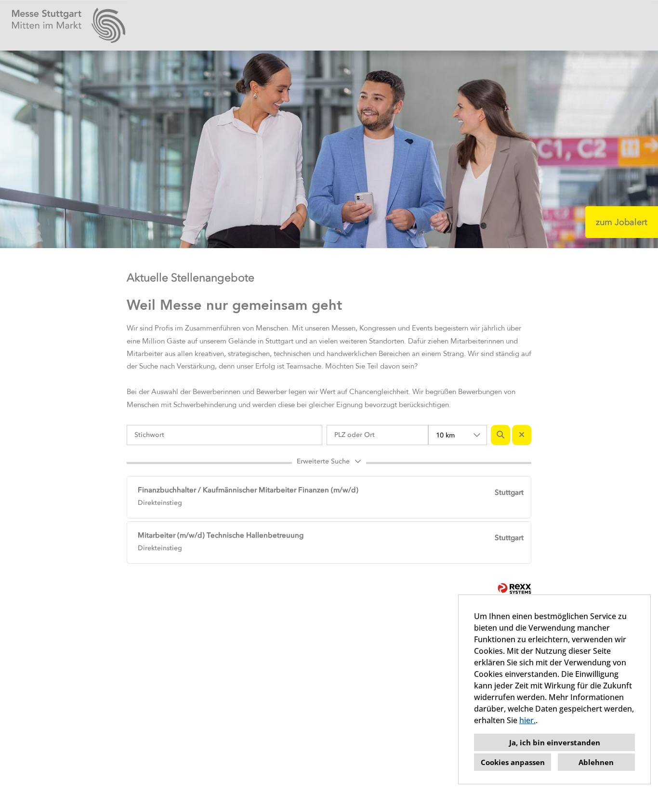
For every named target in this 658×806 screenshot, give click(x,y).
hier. (527, 720)
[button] (329, 463)
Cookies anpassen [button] (513, 762)
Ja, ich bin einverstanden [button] (554, 742)
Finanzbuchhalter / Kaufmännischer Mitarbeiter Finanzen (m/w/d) (248, 490)
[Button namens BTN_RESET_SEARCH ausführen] (521, 435)
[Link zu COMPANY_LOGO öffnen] (68, 25)
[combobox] (457, 435)
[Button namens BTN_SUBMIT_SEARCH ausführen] (500, 435)
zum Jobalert (621, 222)
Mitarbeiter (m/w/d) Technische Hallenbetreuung (220, 535)
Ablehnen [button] (596, 762)
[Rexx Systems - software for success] (514, 588)
